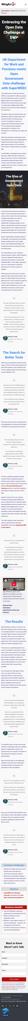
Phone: (4, 970)
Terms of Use (4, 1001)
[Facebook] (10, 1006)
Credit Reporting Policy (20, 1001)
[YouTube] (17, 1006)
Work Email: (5, 964)
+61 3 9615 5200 (7, 997)
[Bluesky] (2, 1006)
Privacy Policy (11, 1001)
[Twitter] (6, 1006)
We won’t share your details (8, 987)
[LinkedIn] (13, 1006)
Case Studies (5, 11)
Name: (4, 952)
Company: (5, 958)
